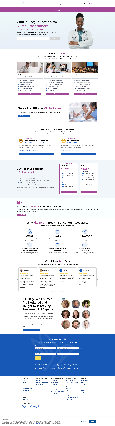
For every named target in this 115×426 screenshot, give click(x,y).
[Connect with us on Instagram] (26, 406)
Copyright (68, 395)
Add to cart (89, 192)
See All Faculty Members (31, 330)
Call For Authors (26, 394)
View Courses (57, 93)
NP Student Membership (40, 389)
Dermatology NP (54, 384)
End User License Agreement (72, 397)
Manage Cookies (69, 399)
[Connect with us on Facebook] (30, 406)
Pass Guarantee (26, 390)
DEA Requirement (54, 382)
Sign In (90, 3)
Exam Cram (37, 380)
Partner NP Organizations (86, 394)
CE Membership (54, 380)
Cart (84, 3)
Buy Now (30, 93)
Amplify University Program (71, 380)
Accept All (92, 421)
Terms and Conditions (70, 393)
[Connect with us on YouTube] (23, 406)
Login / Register (26, 399)
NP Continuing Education (56, 389)
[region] (57, 421)
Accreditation (25, 384)
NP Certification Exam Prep (41, 384)
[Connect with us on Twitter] (34, 406)
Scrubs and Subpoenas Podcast (57, 391)
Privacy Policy (68, 388)
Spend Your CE (54, 393)
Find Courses (55, 38)
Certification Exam (40, 4)
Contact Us (83, 384)
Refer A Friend (26, 392)
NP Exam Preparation (39, 386)
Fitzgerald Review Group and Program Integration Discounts (72, 383)
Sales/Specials (84, 392)
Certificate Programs (58, 4)
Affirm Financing (84, 386)
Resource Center (84, 380)
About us (24, 380)
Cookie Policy (68, 390)
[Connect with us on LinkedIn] (37, 406)
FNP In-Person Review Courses (41, 382)
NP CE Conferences (54, 386)
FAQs (82, 382)
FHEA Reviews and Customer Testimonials (27, 387)
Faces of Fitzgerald (85, 397)
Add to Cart (69, 192)
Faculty (24, 382)
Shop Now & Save (24, 115)
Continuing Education (49, 4)
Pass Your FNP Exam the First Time (86, 389)
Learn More (85, 93)
